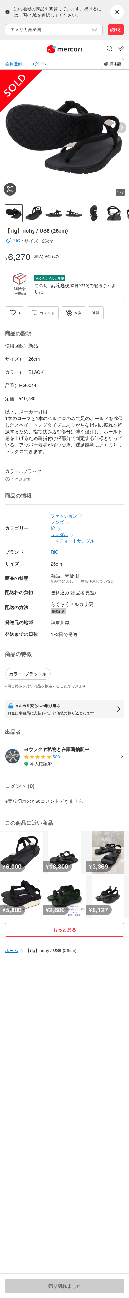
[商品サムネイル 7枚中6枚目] (114, 213)
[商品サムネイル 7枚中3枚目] (54, 213)
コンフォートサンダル (73, 540)
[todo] (121, 48)
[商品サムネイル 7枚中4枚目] (74, 213)
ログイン (39, 64)
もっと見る (64, 929)
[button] (109, 49)
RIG (55, 552)
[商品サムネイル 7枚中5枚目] (94, 213)
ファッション (64, 516)
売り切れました (64, 1285)
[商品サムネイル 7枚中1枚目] (14, 213)
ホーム (11, 950)
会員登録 (14, 64)
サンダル (59, 534)
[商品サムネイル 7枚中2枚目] (34, 213)
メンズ (57, 522)
